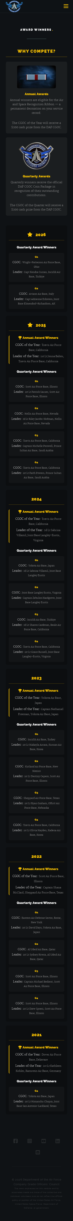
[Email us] (38, 1152)
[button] (65, 6)
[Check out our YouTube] (43, 1141)
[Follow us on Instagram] (29, 1141)
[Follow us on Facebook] (15, 1141)
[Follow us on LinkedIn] (57, 1141)
